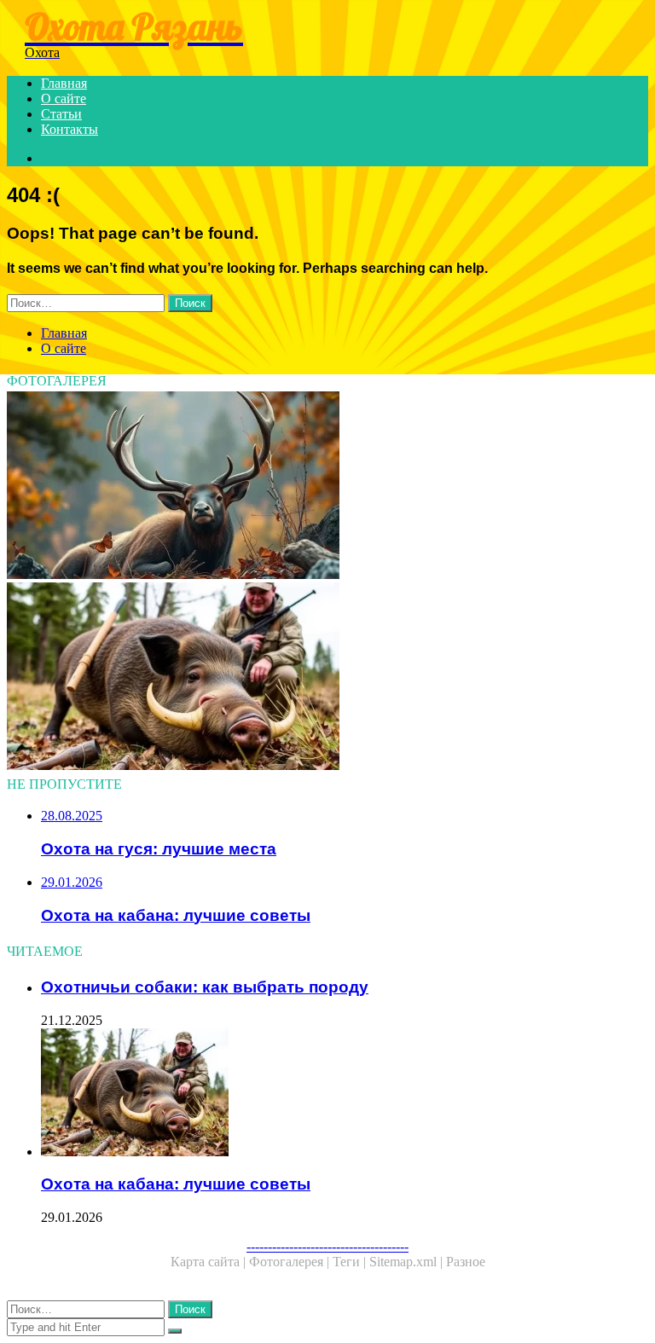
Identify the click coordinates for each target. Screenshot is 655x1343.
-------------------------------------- (327, 1246)
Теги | (351, 1261)
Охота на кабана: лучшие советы (175, 1184)
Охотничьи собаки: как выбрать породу (204, 987)
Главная (64, 83)
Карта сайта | (210, 1261)
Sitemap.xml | (407, 1261)
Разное (465, 1261)
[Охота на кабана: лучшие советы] (327, 677)
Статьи (61, 114)
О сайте (63, 98)
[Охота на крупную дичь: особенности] (327, 486)
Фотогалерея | (291, 1261)
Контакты (69, 129)
